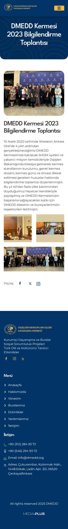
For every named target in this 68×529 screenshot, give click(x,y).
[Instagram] (16, 359)
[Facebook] (7, 359)
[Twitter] (24, 359)
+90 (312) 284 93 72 (22, 444)
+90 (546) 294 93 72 (22, 451)
